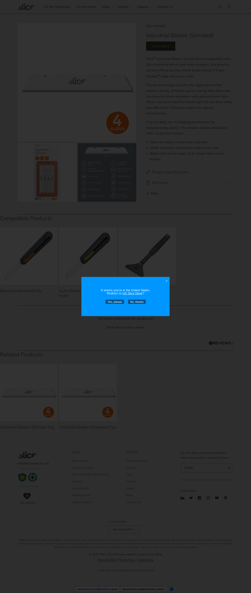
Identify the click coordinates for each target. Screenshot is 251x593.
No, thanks (137, 301)
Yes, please (115, 301)
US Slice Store (133, 293)
